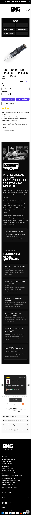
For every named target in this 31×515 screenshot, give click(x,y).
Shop (3, 497)
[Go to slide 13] (24, 396)
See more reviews (15, 400)
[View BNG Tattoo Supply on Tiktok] (6, 503)
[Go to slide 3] (6, 396)
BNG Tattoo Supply (9, 510)
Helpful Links (6, 492)
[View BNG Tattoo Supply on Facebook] (9, 503)
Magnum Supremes (9, 33)
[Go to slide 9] (17, 396)
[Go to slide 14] (26, 396)
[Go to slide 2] (4, 396)
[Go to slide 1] (2, 396)
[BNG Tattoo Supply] (15, 10)
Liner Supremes (22, 29)
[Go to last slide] (2, 385)
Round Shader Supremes (22, 34)
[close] (29, 1)
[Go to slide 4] (8, 396)
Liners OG (8, 24)
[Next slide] (28, 385)
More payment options (22, 101)
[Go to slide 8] (15, 396)
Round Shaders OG (9, 29)
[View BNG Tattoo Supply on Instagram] (3, 503)
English (3, 507)
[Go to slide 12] (22, 396)
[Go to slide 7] (13, 396)
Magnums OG (22, 24)
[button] (25, 10)
